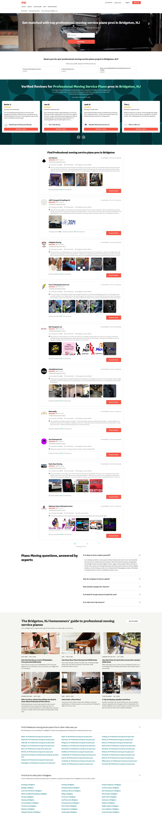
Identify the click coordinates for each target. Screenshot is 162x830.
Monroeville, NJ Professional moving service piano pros (78, 749)
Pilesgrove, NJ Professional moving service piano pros (78, 743)
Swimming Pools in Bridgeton (70, 803)
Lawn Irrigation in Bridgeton (110, 809)
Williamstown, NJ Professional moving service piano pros (119, 761)
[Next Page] (99, 544)
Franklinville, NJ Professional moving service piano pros (79, 755)
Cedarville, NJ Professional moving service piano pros (37, 743)
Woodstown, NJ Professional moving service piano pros (78, 746)
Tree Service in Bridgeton (28, 806)
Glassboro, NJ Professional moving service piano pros (118, 749)
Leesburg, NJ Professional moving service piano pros (118, 736)
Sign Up (136, 2)
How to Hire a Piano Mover (71, 699)
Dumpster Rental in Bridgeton (71, 788)
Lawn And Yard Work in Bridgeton (31, 791)
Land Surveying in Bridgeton (110, 788)
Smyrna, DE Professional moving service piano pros (77, 758)
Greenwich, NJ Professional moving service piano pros (37, 740)
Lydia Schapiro (107, 696)
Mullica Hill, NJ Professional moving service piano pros (119, 746)
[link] (5, 124)
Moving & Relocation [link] (34, 11)
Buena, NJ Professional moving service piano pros (117, 743)
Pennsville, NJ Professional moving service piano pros (118, 755)
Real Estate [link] (24, 11)
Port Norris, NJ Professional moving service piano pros (78, 740)
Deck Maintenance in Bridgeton (111, 791)
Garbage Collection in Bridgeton (31, 812)
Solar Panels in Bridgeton (109, 794)
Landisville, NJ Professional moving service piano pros (78, 761)
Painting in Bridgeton (68, 785)
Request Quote (113, 191)
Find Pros (81, 42)
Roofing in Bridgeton (27, 788)
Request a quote (21, 129)
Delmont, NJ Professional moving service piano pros (118, 758)
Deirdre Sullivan (26, 696)
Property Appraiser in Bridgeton (111, 785)
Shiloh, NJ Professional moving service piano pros (36, 736)
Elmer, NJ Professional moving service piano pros (36, 749)
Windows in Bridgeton (108, 803)
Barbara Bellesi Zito (108, 656)
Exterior (29, 6)
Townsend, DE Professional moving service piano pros (118, 764)
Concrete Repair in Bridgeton (30, 803)
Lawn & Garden (37, 6)
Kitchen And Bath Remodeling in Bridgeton (34, 794)
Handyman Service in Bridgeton (71, 791)
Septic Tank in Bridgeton (109, 797)
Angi (63, 656)
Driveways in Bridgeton (69, 797)
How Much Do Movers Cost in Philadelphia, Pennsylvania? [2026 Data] (36, 661)
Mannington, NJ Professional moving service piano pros (38, 763)
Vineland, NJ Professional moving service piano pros (37, 760)
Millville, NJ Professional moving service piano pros (37, 752)
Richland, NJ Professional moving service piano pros (118, 752)
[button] (55, 179)
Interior (24, 6)
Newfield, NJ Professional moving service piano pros (77, 752)
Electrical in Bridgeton (28, 809)
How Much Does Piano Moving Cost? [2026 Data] (79, 660)
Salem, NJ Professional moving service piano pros (77, 736)
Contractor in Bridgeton (109, 800)
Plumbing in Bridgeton (28, 785)
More (44, 6)
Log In (127, 2)
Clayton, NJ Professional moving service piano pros (77, 764)
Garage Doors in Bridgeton (70, 809)
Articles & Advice (52, 6)
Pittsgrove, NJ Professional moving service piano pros (37, 746)
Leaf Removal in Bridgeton (70, 800)
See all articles (133, 621)
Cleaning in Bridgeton (27, 800)
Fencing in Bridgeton (27, 797)
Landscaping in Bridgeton (69, 812)
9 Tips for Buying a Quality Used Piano (116, 699)
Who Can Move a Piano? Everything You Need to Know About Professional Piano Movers (38, 700)
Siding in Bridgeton (67, 794)
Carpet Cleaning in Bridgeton (110, 812)
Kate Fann (24, 656)
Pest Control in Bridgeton (69, 806)
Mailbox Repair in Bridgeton (110, 806)
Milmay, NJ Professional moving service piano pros (117, 740)
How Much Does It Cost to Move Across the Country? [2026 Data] (121, 661)
